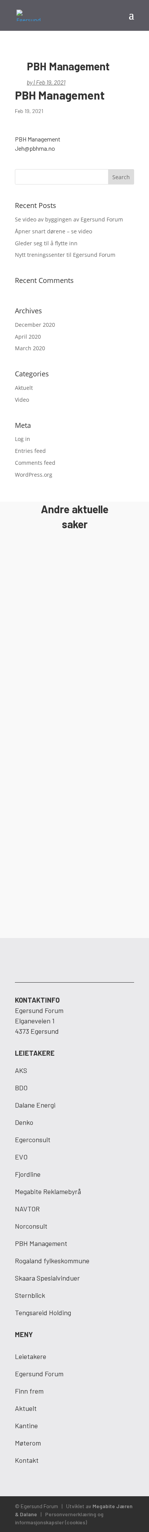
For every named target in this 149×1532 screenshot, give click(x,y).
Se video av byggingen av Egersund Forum (69, 219)
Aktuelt (24, 387)
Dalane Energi (35, 1105)
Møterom (28, 1443)
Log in (22, 438)
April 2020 (28, 336)
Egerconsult (32, 1139)
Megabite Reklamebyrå (48, 1191)
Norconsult (31, 1226)
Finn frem (29, 1391)
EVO (21, 1157)
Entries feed (30, 450)
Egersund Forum (39, 1373)
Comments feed (35, 462)
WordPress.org (33, 474)
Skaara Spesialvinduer (47, 1278)
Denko (24, 1122)
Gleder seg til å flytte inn (46, 243)
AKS (21, 1070)
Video (22, 399)
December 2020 (35, 324)
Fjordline (27, 1174)
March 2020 (30, 348)
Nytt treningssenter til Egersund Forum (65, 254)
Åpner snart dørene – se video (53, 231)
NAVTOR (27, 1208)
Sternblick (30, 1295)
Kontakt (27, 1460)
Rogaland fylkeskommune (52, 1260)
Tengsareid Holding (43, 1312)
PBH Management (41, 1243)
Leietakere (30, 1356)
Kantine (26, 1425)
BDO (21, 1087)
